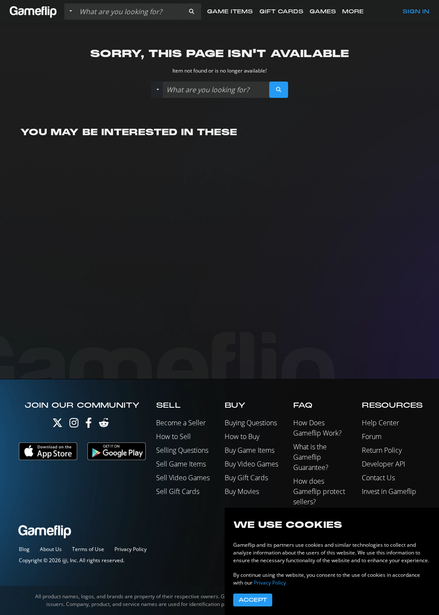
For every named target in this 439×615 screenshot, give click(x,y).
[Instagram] (73, 424)
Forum (372, 436)
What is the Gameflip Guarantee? (310, 457)
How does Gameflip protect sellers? (319, 491)
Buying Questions (251, 422)
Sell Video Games (183, 477)
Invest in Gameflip (389, 491)
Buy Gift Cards (246, 477)
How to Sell (173, 436)
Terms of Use (88, 549)
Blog (24, 549)
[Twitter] (57, 424)
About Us (51, 549)
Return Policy (382, 450)
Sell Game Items (181, 464)
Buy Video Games (251, 464)
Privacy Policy (130, 549)
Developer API (383, 464)
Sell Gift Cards (177, 491)
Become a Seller (181, 422)
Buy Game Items (249, 450)
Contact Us (378, 477)
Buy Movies (242, 491)
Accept (252, 600)
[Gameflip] (33, 11)
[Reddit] (104, 424)
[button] (191, 11)
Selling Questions (182, 450)
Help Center (380, 422)
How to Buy (242, 436)
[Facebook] (88, 424)
